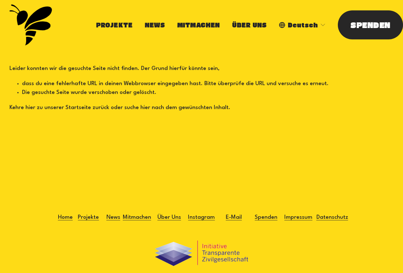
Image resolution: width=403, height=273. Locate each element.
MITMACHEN (198, 25)
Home (65, 217)
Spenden (266, 217)
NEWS (155, 25)
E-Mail (234, 217)
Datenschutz (332, 217)
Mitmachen (137, 217)
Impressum (298, 217)
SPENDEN (370, 25)
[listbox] (302, 25)
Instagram (201, 217)
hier (30, 107)
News (113, 217)
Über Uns (169, 217)
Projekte (88, 217)
